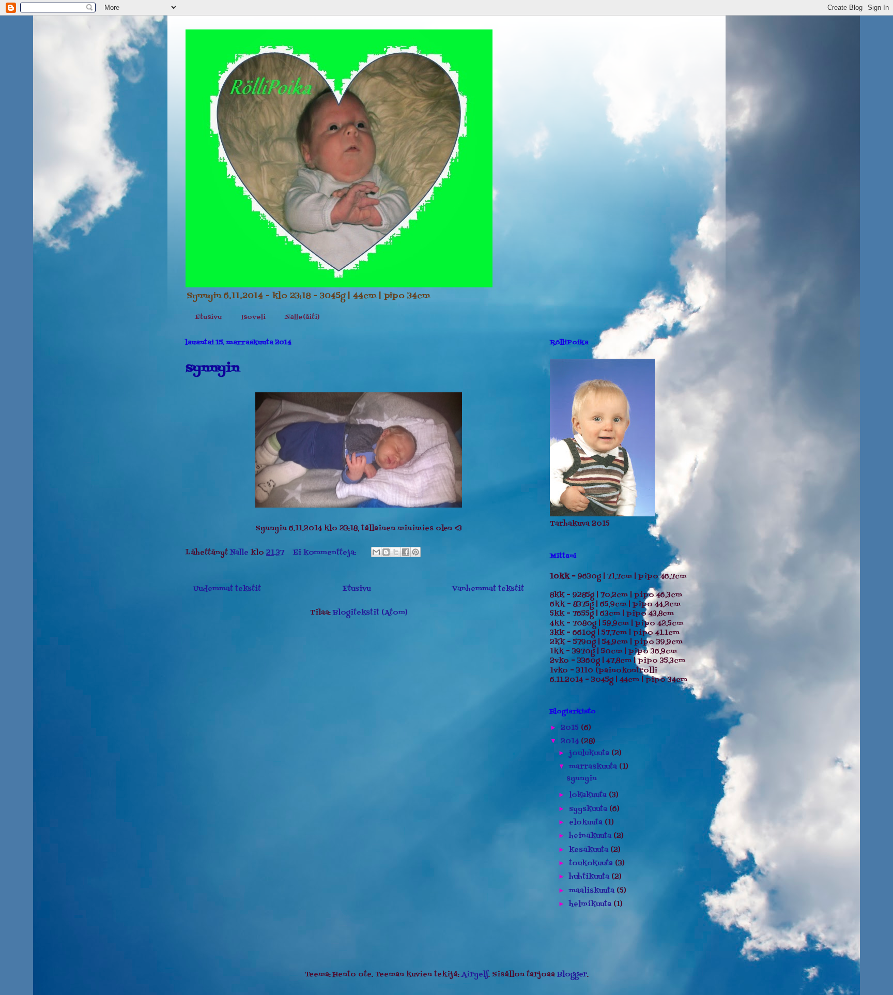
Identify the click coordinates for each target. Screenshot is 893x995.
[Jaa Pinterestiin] (415, 552)
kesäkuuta (589, 850)
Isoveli (253, 317)
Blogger (572, 974)
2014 (571, 741)
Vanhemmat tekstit (488, 589)
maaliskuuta (593, 891)
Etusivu (208, 317)
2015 (571, 728)
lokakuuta (589, 795)
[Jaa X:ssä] (396, 552)
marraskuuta (594, 767)
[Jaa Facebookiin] (406, 552)
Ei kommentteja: (325, 553)
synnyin (212, 368)
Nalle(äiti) (302, 317)
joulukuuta (590, 753)
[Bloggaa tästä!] (386, 552)
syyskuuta (589, 809)
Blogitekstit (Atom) (370, 613)
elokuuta (587, 823)
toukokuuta (592, 863)
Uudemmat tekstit (227, 589)
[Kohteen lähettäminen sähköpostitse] (376, 552)
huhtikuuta (590, 877)
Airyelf (474, 974)
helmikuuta (591, 904)
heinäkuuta (591, 836)
